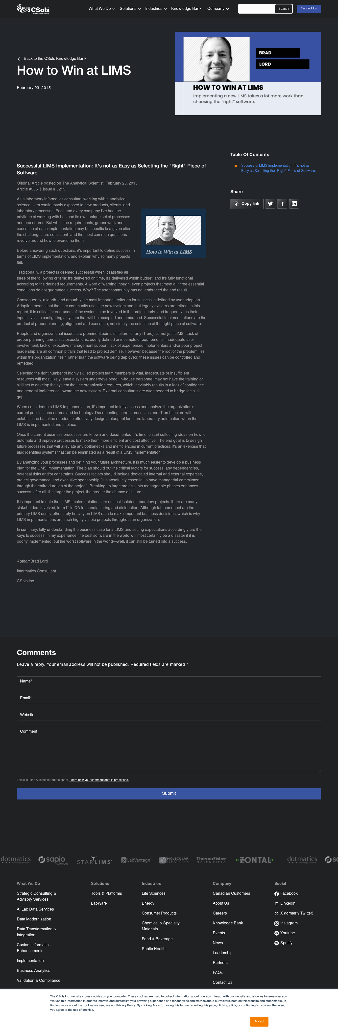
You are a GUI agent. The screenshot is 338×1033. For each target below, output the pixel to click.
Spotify (286, 943)
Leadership (223, 953)
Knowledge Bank (186, 9)
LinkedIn (287, 904)
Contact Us (309, 8)
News (218, 943)
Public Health (154, 949)
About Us (221, 904)
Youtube (287, 933)
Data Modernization (34, 919)
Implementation (30, 961)
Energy (148, 904)
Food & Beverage (157, 939)
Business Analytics (33, 971)
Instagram (289, 923)
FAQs (218, 973)
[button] (100, 9)
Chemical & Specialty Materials (161, 926)
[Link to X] (270, 204)
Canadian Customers (231, 894)
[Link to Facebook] (282, 204)
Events (219, 933)
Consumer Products (159, 914)
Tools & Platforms (106, 894)
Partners (220, 963)
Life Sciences (154, 894)
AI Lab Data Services (35, 910)
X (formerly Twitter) (296, 914)
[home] (33, 9)
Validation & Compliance (38, 981)
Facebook (289, 894)
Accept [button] (259, 1021)
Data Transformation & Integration (36, 932)
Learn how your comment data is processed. (99, 780)
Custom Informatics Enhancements (33, 948)
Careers (220, 914)
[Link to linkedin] (294, 204)
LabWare (99, 904)
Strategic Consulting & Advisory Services (36, 897)
